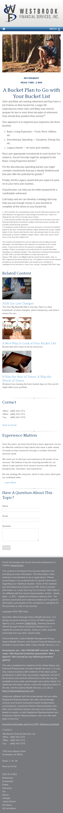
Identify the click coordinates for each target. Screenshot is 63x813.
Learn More (10, 482)
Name (5, 506)
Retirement (7, 778)
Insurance (7, 788)
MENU (53, 29)
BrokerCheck (17, 565)
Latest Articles (9, 801)
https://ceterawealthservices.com (18, 691)
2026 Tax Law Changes (18, 303)
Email (5, 516)
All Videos (7, 805)
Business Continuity (49, 724)
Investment (7, 781)
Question (6, 526)
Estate (5, 784)
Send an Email (9, 425)
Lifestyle (6, 798)
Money (5, 795)
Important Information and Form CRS (20, 724)
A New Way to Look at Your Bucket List (29, 343)
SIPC (34, 623)
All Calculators (9, 808)
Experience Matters (19, 435)
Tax (4, 791)
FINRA (28, 623)
